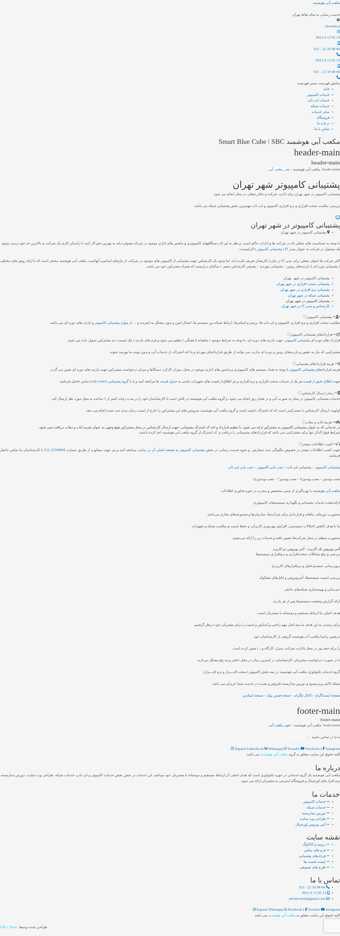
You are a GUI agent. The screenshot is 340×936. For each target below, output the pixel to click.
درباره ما (323, 123)
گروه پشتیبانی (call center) (109, 381)
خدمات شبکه (320, 106)
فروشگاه (323, 117)
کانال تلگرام (303, 695)
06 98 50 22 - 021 (327, 49)
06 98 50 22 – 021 (291, 737)
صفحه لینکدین (253, 695)
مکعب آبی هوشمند (326, 3)
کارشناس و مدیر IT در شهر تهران (305, 306)
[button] (318, 83)
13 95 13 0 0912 (328, 37)
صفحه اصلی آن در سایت (156, 450)
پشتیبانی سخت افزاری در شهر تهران (303, 284)
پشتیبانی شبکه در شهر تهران (309, 295)
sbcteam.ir (332, 26)
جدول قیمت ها (166, 381)
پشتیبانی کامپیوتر (269, 249)
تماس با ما (322, 129)
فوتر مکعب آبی (279, 725)
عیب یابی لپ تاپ (240, 467)
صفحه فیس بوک (279, 695)
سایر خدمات (321, 112)
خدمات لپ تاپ (319, 100)
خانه (327, 89)
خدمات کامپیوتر (318, 95)
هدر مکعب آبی (278, 169)
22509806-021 (55, 450)
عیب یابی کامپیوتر (270, 467)
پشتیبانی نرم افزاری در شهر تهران (305, 289)
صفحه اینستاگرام (327, 695)
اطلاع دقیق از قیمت (317, 381)
